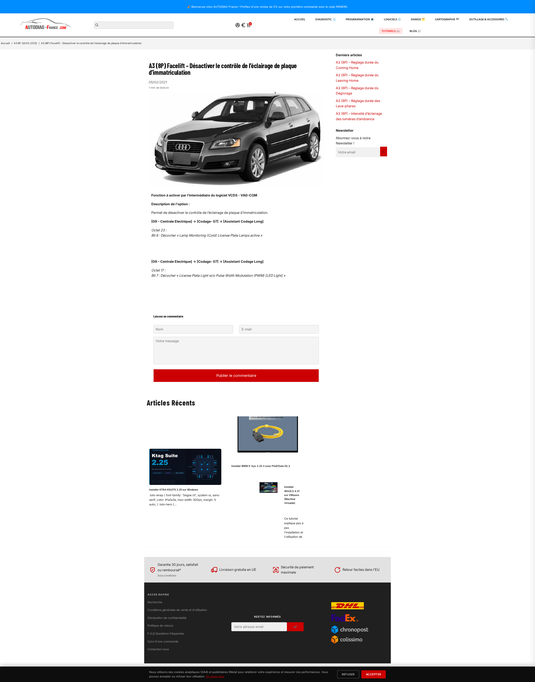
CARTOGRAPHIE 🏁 (447, 19)
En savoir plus (215, 676)
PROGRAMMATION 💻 (360, 19)
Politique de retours (160, 625)
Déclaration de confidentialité (167, 618)
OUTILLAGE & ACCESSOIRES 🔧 (488, 19)
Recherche (155, 602)
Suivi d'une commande (163, 641)
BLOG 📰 (415, 31)
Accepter (373, 674)
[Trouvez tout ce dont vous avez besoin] (96, 25)
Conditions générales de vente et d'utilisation (177, 610)
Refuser (348, 674)
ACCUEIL (299, 19)
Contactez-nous (158, 649)
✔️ (295, 626)
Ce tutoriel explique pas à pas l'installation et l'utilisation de (293, 527)
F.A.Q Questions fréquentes (166, 633)
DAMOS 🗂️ (418, 19)
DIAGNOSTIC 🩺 (325, 19)
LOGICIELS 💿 (392, 19)
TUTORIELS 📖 (391, 31)
